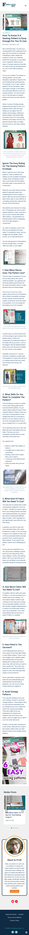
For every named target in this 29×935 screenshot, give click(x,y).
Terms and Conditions (14, 917)
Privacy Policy (14, 920)
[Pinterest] (12, 932)
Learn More (14, 891)
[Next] (22, 811)
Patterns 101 (6, 32)
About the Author (11, 914)
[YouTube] (16, 932)
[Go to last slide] (6, 811)
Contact (20, 914)
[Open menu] (25, 5)
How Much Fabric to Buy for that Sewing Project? (13, 815)
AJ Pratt (6, 44)
